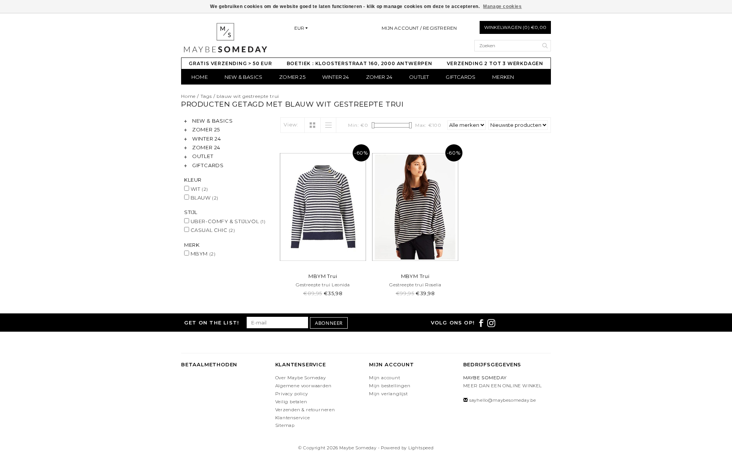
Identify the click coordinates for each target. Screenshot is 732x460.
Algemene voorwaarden (303, 385)
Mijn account (384, 377)
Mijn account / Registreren (419, 28)
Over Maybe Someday (300, 377)
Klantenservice (292, 417)
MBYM (202, 254)
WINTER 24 (335, 77)
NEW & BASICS (243, 77)
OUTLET (419, 77)
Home (199, 77)
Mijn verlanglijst (388, 393)
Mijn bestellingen (390, 385)
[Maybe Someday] (225, 37)
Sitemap (285, 425)
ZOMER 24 (379, 77)
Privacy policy (291, 393)
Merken (503, 77)
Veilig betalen (291, 401)
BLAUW (203, 198)
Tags (206, 96)
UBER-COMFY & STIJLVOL (227, 221)
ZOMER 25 (292, 77)
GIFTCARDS (460, 77)
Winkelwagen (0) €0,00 (515, 27)
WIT (198, 189)
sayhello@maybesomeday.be (502, 400)
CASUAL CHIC (212, 230)
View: (291, 124)
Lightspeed (421, 447)
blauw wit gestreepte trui (248, 96)
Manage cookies (502, 6)
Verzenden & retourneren (305, 409)
